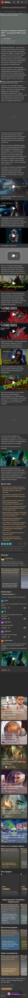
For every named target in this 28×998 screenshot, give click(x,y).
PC (3, 546)
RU (9, 982)
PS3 (20, 546)
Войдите (4, 597)
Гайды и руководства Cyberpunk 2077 (12, 548)
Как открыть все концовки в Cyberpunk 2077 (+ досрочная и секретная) (12, 538)
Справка (3, 978)
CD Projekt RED (19, 550)
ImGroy (6, 600)
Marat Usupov (7, 38)
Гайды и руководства (10, 11)
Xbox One (7, 546)
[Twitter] (10, 544)
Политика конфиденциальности (15, 980)
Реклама (8, 978)
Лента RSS (3, 982)
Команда (17, 978)
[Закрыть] (26, 2)
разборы (7, 273)
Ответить (4, 607)
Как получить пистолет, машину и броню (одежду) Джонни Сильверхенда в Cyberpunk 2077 (13, 502)
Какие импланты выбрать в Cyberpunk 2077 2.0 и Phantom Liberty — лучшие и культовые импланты (14, 514)
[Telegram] (2, 544)
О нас (12, 978)
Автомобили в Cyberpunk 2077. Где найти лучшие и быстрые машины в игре (13, 496)
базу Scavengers (20, 439)
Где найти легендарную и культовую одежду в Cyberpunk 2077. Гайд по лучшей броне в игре (14, 508)
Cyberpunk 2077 (15, 55)
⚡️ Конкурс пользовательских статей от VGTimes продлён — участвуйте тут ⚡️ (14, 7)
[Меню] (22, 2)
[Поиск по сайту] (14, 2)
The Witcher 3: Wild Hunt (16, 78)
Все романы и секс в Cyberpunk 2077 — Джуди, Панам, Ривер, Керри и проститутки (14, 528)
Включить (3, 996)
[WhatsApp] (7, 544)
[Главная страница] (5, 2)
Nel (5, 611)
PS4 (24, 546)
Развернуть (23, 565)
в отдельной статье (14, 153)
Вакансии (22, 978)
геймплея (22, 273)
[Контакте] (5, 544)
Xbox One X (14, 546)
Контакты (3, 980)
